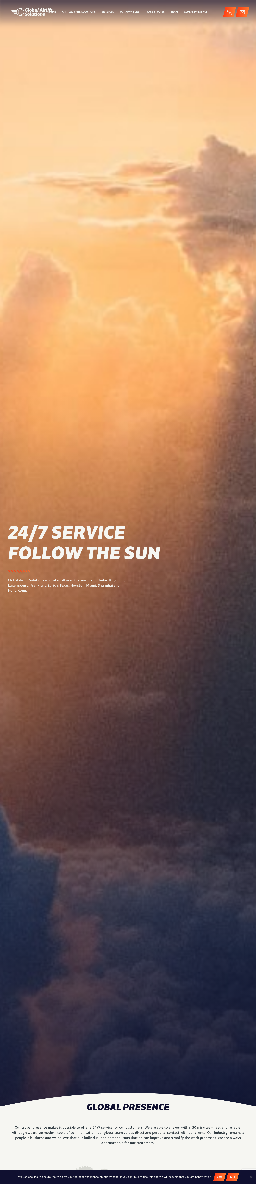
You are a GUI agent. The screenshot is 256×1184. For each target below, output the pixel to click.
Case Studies (156, 12)
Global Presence (196, 12)
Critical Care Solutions (79, 12)
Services (108, 12)
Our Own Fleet (130, 12)
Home (52, 12)
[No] (251, 1177)
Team (174, 12)
